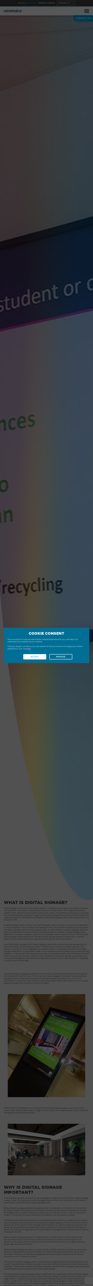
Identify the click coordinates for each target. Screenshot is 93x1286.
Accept (35, 657)
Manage (61, 657)
